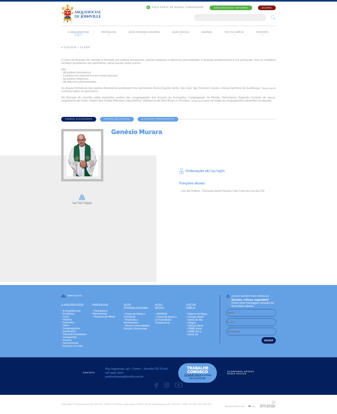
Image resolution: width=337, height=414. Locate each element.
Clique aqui (267, 88)
